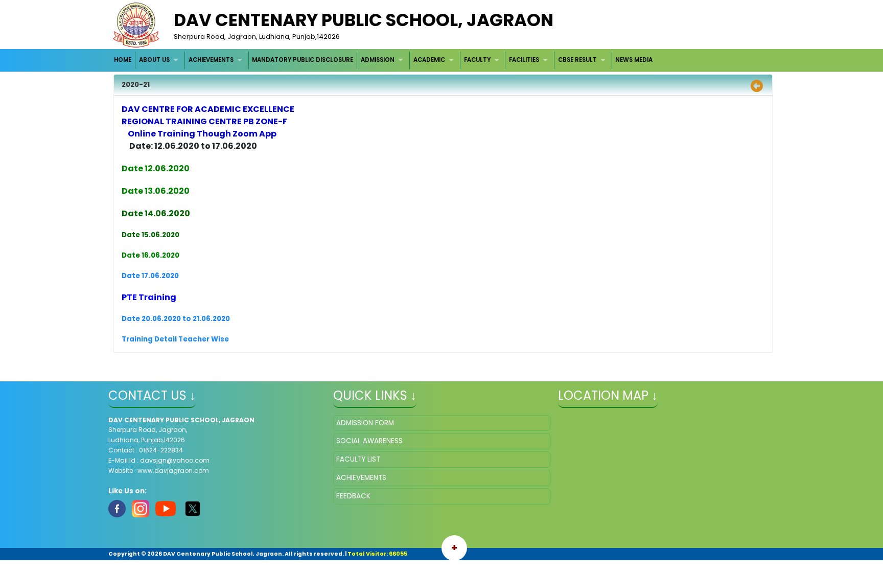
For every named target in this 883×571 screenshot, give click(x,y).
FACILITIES (524, 60)
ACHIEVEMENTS (211, 60)
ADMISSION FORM (365, 423)
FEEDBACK (353, 496)
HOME (122, 60)
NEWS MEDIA (634, 60)
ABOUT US (154, 60)
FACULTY (477, 60)
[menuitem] (123, 60)
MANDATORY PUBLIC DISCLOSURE (302, 60)
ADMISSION (377, 60)
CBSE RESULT (577, 60)
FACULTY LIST (358, 459)
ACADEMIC (429, 60)
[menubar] (384, 60)
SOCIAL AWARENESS (369, 441)
